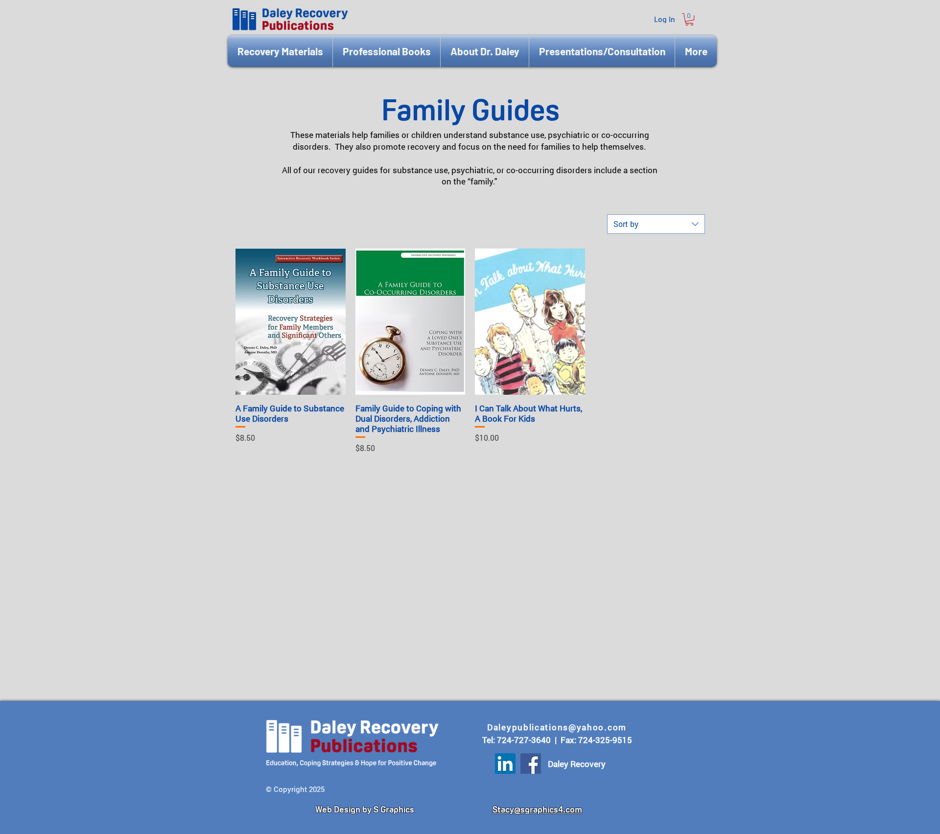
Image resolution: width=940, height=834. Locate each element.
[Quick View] (290, 321)
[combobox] (656, 224)
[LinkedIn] (505, 763)
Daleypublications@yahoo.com (557, 727)
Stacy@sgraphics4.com (537, 809)
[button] (689, 19)
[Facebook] (530, 763)
